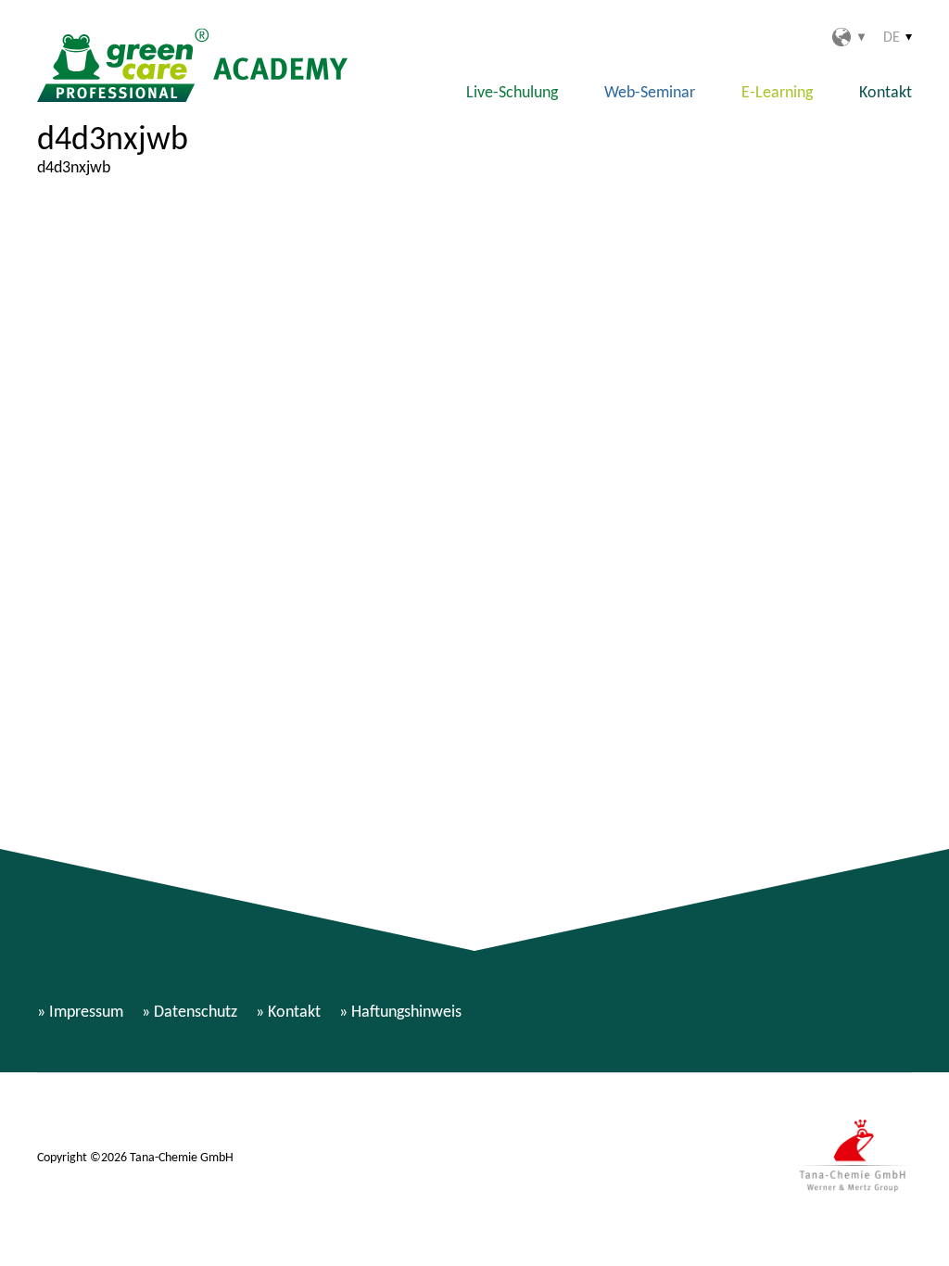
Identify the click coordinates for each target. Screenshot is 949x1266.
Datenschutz (195, 1011)
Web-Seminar (649, 92)
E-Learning (777, 92)
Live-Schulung (512, 92)
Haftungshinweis (406, 1011)
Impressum (86, 1011)
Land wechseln (848, 37)
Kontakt (885, 92)
